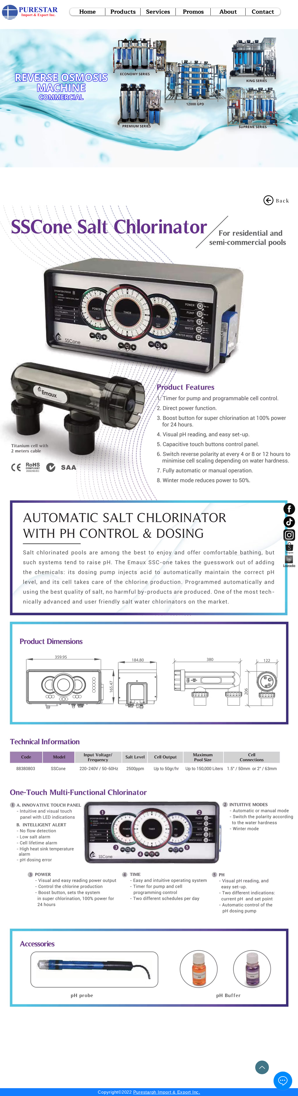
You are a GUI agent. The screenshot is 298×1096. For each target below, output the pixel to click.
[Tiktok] (289, 522)
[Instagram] (289, 535)
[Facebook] (289, 509)
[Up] (262, 1067)
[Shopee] (289, 548)
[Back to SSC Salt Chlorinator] (268, 200)
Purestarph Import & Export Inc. (166, 1092)
